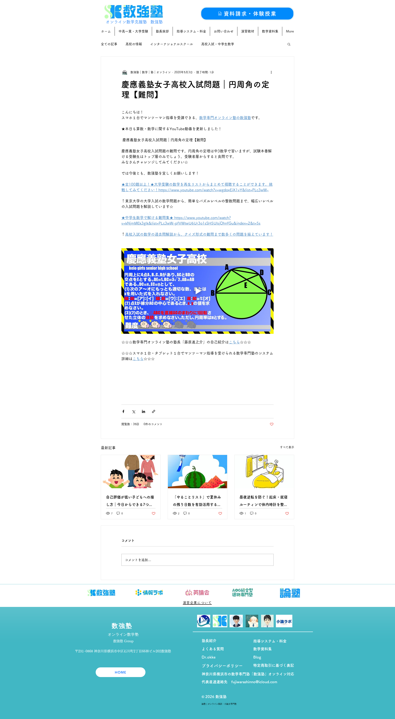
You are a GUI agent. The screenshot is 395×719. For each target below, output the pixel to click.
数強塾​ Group (123, 641)
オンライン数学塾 (123, 634)
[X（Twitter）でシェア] (133, 411)
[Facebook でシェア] (123, 411)
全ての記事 (109, 44)
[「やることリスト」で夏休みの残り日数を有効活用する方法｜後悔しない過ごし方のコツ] (197, 471)
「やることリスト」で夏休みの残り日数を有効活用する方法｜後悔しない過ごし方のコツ (197, 501)
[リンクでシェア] (154, 411)
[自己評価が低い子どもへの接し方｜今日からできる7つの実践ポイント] (130, 471)
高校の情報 (133, 44)
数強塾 (156, 22)
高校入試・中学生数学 (217, 44)
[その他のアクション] (271, 72)
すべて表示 (287, 447)
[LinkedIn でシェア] (143, 411)
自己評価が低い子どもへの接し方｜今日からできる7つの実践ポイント (130, 501)
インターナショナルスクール (171, 44)
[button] (289, 44)
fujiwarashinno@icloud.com (254, 682)
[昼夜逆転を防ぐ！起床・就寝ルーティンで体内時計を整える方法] (264, 471)
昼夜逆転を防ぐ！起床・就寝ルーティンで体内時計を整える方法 (263, 501)
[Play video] (197, 291)
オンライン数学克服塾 (126, 22)
